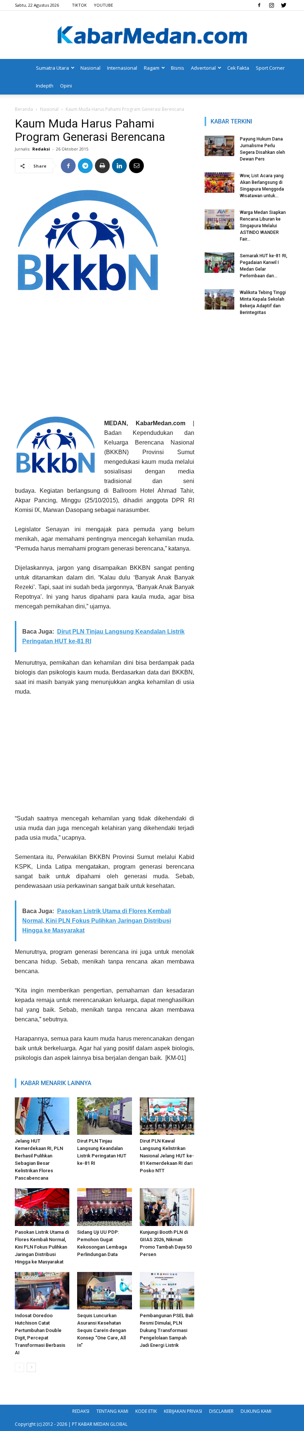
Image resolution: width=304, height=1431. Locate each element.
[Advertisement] (104, 357)
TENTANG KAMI (112, 1411)
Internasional (122, 68)
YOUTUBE (103, 5)
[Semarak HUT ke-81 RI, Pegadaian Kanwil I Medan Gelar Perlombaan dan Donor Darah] (219, 262)
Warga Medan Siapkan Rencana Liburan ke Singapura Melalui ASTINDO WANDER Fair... (263, 226)
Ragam (151, 68)
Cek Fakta (238, 68)
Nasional (90, 68)
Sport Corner (270, 68)
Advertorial (203, 68)
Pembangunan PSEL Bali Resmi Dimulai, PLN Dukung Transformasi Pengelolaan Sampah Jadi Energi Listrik (166, 1330)
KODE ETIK (146, 1411)
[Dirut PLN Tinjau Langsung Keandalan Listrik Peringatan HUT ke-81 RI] (104, 1116)
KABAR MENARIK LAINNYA (56, 1083)
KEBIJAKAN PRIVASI (183, 1411)
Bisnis (177, 68)
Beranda (24, 109)
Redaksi (41, 149)
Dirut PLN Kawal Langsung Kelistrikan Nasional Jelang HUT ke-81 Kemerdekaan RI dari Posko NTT (167, 1155)
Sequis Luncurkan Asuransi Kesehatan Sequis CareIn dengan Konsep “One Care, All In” (101, 1330)
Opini (66, 85)
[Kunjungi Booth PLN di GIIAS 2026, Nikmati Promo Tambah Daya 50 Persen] (167, 1207)
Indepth (44, 85)
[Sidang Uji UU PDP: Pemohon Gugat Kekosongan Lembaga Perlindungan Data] (104, 1207)
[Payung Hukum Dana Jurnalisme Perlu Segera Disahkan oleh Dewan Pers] (219, 146)
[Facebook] (259, 5)
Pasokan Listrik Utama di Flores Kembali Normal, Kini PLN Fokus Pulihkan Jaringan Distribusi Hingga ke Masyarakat (42, 1247)
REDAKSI (80, 1411)
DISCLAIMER (221, 1411)
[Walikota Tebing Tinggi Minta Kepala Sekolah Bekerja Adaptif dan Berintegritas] (219, 299)
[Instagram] (271, 5)
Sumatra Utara (52, 68)
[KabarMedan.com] (152, 35)
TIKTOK (79, 5)
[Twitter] (283, 5)
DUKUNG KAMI (256, 1411)
